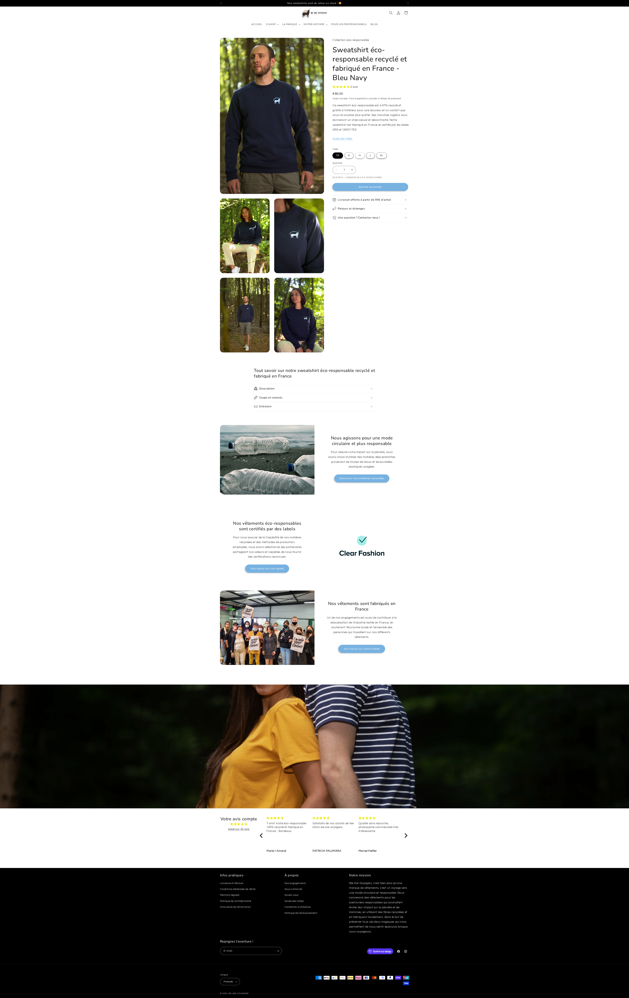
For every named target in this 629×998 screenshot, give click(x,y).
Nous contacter (294, 889)
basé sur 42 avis (238, 829)
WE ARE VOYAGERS (238, 993)
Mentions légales (229, 895)
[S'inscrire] (278, 951)
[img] (239, 824)
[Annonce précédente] (221, 3)
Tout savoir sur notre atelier (362, 649)
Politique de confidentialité (235, 901)
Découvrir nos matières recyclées (361, 478)
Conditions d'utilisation (298, 907)
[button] (272, 24)
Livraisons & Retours (232, 883)
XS (337, 155)
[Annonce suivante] (408, 3)
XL (381, 155)
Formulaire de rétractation (235, 907)
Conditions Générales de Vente (238, 889)
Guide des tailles (342, 138)
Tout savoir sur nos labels (267, 568)
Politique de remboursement (301, 913)
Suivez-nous (291, 895)
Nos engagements (295, 883)
